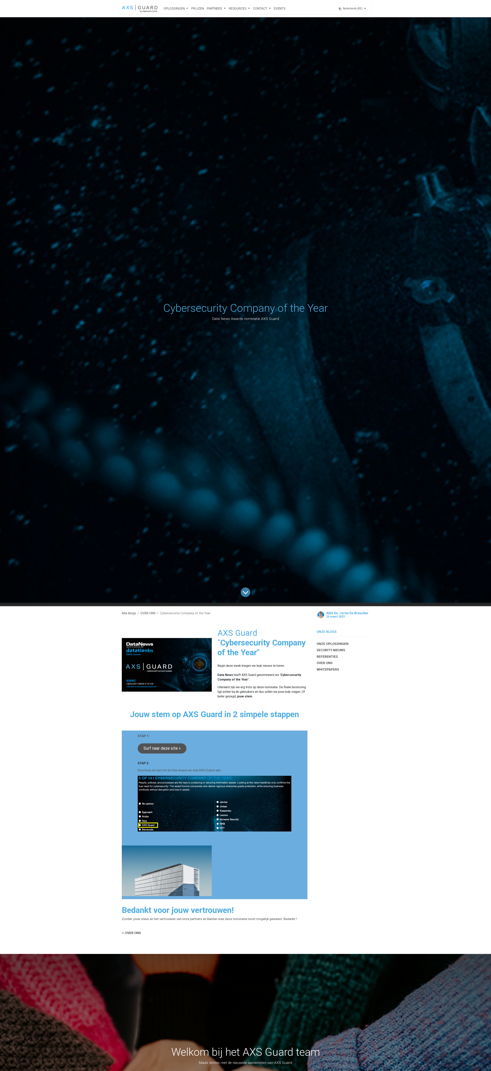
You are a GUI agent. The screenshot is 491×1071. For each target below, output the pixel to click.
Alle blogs (129, 613)
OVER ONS (148, 613)
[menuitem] (176, 9)
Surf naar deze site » (162, 748)
